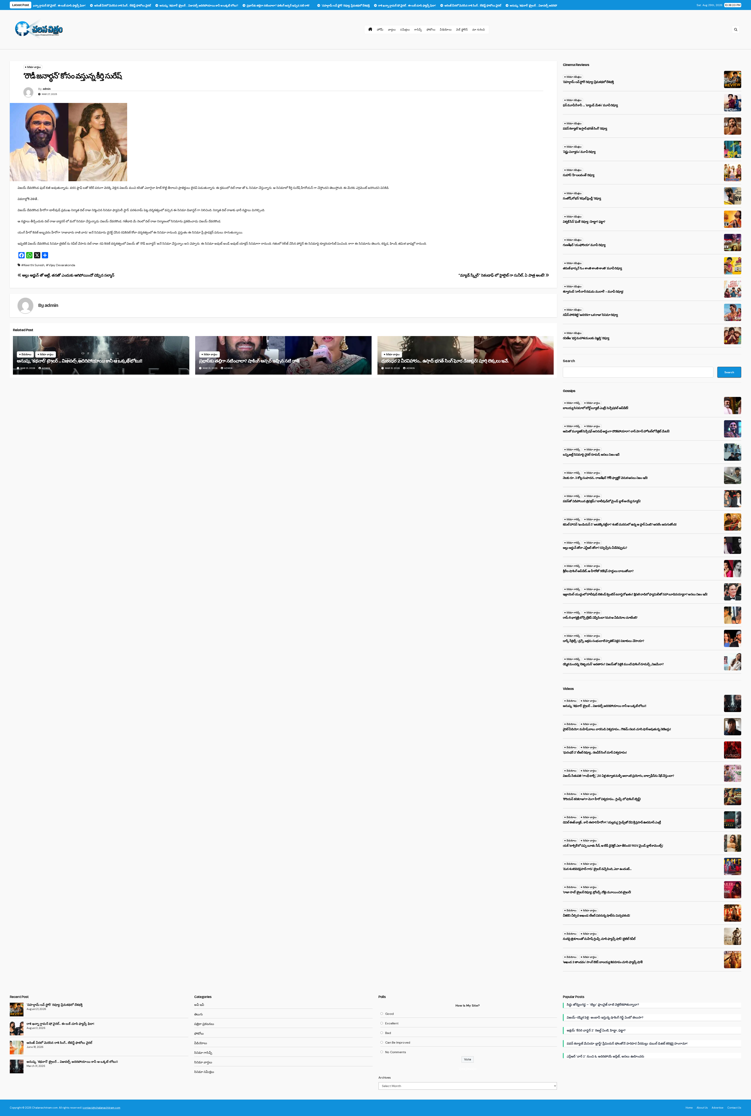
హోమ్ (380, 29)
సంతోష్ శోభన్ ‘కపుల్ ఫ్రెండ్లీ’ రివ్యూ (582, 198)
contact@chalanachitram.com (101, 1107)
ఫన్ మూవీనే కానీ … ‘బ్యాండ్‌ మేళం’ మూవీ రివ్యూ (590, 105)
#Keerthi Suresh (32, 265)
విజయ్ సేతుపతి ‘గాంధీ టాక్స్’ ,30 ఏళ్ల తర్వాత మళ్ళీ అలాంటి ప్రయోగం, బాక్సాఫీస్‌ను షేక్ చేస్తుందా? (618, 776)
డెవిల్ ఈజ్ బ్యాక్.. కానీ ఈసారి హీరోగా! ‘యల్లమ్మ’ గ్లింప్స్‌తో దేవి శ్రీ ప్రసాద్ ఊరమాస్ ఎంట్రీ (612, 822)
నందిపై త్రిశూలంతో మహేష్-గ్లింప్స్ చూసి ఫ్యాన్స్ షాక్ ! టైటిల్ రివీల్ (599, 939)
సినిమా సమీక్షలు (574, 76)
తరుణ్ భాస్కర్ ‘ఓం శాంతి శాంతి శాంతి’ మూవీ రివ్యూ (592, 268)
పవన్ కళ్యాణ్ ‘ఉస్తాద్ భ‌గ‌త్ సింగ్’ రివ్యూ (585, 128)
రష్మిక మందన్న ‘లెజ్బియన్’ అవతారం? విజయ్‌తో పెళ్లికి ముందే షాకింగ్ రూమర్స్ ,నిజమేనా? (613, 664)
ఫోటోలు (431, 29)
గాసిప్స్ (418, 29)
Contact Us (734, 1107)
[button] (736, 29)
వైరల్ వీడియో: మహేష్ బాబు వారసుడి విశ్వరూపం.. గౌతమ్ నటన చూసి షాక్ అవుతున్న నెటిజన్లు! (617, 729)
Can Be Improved (397, 1042)
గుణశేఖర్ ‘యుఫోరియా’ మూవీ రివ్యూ (584, 245)
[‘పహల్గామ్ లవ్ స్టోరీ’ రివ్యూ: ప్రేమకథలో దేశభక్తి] (16, 1009)
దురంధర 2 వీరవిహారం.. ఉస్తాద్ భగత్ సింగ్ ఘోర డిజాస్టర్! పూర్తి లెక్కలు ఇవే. (445, 361)
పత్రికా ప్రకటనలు (204, 1024)
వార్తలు (392, 29)
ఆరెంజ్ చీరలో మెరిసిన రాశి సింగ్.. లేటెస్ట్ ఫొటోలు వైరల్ (59, 1043)
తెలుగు (198, 1014)
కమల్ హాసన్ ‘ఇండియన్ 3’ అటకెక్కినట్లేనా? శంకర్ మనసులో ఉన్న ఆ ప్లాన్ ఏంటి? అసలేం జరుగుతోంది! (619, 524)
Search (569, 361)
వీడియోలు (446, 29)
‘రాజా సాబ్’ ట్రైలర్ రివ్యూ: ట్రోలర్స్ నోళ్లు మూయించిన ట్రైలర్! (597, 892)
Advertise (717, 1107)
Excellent (392, 1023)
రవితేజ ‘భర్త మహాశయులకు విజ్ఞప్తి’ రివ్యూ (586, 338)
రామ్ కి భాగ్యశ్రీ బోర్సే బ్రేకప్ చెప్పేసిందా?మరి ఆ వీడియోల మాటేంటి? (600, 617)
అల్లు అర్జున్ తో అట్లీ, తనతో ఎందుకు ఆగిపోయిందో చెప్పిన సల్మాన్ (67, 275)
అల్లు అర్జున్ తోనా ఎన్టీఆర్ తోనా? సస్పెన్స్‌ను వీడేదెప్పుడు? (595, 548)
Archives (384, 1077)
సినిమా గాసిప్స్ (573, 403)
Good (389, 1014)
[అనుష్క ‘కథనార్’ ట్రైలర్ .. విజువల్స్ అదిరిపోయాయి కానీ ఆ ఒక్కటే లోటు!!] (16, 1066)
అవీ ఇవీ (199, 1005)
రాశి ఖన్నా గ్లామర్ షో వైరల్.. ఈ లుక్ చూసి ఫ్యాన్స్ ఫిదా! (60, 1024)
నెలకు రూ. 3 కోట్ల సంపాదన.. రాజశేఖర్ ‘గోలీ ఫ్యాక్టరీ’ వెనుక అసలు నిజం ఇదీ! (605, 478)
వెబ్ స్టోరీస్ (462, 29)
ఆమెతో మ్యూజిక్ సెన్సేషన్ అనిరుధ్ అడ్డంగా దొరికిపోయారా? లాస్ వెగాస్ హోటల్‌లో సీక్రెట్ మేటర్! (616, 431)
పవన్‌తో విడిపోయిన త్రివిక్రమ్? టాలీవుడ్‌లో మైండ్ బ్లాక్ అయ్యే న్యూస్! (602, 501)
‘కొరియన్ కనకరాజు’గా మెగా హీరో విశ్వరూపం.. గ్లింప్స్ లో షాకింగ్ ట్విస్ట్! (602, 799)
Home (689, 1107)
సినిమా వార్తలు (34, 67)
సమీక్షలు (405, 29)
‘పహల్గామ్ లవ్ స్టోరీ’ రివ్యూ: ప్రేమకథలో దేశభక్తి (588, 82)
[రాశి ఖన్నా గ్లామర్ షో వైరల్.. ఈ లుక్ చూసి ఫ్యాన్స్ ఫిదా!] (16, 1028)
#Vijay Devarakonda (60, 265)
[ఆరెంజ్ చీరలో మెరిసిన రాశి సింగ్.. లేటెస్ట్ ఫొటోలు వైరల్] (16, 1047)
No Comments (395, 1052)
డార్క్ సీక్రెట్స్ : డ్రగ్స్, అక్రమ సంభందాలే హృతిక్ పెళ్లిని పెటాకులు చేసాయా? (603, 641)
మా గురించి (478, 29)
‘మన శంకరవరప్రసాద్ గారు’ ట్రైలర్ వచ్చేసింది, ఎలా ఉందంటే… (597, 869)
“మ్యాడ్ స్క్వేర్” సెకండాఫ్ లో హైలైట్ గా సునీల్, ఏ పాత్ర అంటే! (501, 275)
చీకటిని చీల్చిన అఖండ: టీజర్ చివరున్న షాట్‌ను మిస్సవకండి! (596, 915)
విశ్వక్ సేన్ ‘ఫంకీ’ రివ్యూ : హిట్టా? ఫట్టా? (584, 222)
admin (47, 89)
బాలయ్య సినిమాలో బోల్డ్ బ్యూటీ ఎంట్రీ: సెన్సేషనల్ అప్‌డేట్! (595, 408)
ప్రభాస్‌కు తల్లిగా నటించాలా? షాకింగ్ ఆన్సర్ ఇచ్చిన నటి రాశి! (249, 361)
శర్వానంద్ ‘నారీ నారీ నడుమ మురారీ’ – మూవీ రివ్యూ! (593, 291)
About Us (702, 1107)
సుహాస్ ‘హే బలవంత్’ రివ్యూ (578, 175)
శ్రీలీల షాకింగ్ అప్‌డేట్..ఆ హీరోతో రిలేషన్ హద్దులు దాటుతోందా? (598, 571)
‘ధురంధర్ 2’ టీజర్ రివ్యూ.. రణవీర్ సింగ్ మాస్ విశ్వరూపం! (595, 752)
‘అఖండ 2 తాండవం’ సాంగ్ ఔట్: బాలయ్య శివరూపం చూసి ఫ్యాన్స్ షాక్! (603, 962)
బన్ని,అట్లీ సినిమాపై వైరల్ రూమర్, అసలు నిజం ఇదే (591, 454)
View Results (468, 1068)
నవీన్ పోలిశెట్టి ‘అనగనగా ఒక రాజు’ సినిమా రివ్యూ (590, 315)
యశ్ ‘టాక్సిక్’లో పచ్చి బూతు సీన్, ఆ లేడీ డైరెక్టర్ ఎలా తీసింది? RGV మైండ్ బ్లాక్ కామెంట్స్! (613, 845)
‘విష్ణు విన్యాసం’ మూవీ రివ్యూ (579, 152)
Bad (388, 1033)
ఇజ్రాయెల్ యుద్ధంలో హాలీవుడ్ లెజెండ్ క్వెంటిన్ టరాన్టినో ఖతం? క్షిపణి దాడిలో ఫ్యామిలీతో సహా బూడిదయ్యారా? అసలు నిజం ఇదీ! (635, 594)
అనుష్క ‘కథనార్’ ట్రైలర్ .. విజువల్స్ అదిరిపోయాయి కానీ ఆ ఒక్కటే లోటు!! (79, 361)
